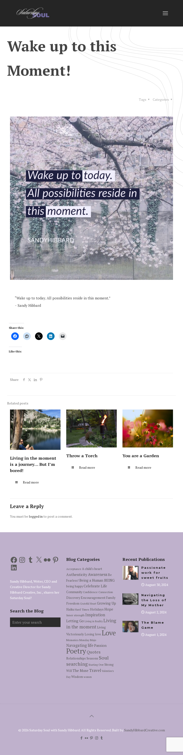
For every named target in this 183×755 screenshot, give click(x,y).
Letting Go (75, 620)
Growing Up (106, 603)
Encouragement (93, 597)
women (88, 677)
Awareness (97, 574)
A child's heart (92, 569)
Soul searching (87, 660)
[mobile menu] (165, 13)
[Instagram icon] (96, 737)
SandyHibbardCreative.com (144, 730)
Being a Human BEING (97, 580)
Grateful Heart (88, 603)
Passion (100, 645)
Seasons (92, 658)
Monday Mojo (87, 640)
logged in (36, 516)
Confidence (90, 592)
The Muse (80, 670)
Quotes (94, 652)
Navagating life (79, 645)
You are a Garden (140, 455)
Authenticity (76, 574)
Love (109, 632)
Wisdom (77, 677)
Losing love (93, 634)
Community (74, 592)
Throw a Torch (81, 455)
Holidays (97, 609)
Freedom (72, 603)
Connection (105, 592)
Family (110, 598)
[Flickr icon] (86, 737)
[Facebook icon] (81, 737)
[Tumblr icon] (101, 737)
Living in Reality (94, 621)
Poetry (76, 650)
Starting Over (96, 664)
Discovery (73, 598)
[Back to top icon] (91, 716)
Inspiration (95, 614)
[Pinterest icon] (91, 737)
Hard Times (82, 609)
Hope (108, 609)
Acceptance (73, 569)
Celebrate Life (95, 586)
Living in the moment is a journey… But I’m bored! (33, 464)
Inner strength (75, 615)
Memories (72, 640)
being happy (74, 586)
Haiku (70, 609)
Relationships (76, 658)
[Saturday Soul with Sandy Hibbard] (33, 13)
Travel (95, 670)
